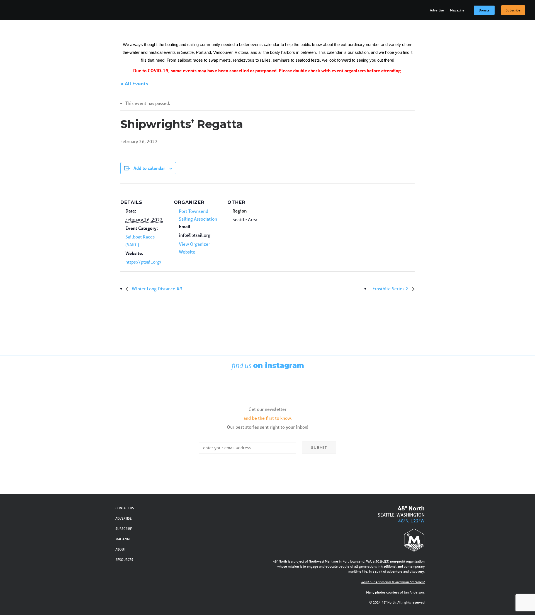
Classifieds (437, 36)
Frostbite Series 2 (391, 288)
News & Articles (345, 36)
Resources (124, 559)
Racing (408, 36)
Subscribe (513, 10)
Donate (484, 10)
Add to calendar (149, 168)
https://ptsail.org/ (143, 262)
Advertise (437, 10)
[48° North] (24, 37)
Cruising (382, 36)
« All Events (134, 83)
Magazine (457, 10)
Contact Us (124, 508)
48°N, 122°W (411, 521)
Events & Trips (476, 36)
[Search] (521, 36)
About (120, 549)
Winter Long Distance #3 (157, 288)
